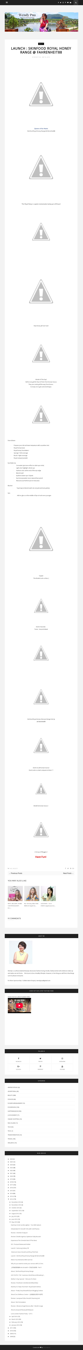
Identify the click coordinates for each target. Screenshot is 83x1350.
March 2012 (15, 1319)
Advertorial (12, 1091)
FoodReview (12, 1107)
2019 (11, 1179)
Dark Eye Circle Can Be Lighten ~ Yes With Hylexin (26, 1225)
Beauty (41, 44)
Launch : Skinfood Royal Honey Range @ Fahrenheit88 (27, 1256)
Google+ (18, 1069)
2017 (11, 1185)
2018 (11, 1182)
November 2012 (16, 1205)
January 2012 (15, 1325)
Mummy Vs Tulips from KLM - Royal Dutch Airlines (26, 1287)
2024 (11, 1165)
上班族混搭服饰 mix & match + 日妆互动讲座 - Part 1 (26, 1267)
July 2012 (14, 1216)
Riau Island (11, 1123)
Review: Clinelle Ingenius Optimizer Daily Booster (26, 1236)
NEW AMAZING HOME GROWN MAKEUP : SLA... (15, 906)
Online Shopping (13, 1119)
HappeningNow (13, 1111)
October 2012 (16, 1208)
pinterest (40, 1069)
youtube (62, 1069)
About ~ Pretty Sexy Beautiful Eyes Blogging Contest (27, 1290)
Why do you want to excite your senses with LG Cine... (27, 1263)
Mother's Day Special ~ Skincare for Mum (23, 1279)
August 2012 (15, 1213)
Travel (10, 1139)
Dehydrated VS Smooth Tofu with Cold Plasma (25, 1229)
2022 (11, 1170)
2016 (11, 1188)
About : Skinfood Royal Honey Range (22, 1271)
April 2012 (14, 1316)
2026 (11, 1159)
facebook (18, 1061)
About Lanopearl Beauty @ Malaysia (22, 1310)
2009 (11, 1333)
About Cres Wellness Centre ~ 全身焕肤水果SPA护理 (27, 1294)
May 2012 (14, 1222)
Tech (9, 1127)
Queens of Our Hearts (41, 128)
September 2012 (17, 1210)
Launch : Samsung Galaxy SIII (20, 1248)
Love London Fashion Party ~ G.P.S (21, 1314)
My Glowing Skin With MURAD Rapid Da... (31, 905)
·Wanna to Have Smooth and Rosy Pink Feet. (24, 1252)
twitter (40, 1061)
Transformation (13, 1135)
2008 (11, 1336)
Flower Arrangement (15, 1103)
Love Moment (12, 1115)
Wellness (11, 1143)
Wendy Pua (37, 57)
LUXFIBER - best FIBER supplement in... (48, 905)
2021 (11, 1173)
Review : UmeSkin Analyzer (19, 1233)
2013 (11, 1196)
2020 (11, 1176)
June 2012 (14, 1219)
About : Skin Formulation (18, 1302)
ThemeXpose (46, 1347)
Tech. (9, 1131)
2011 (11, 1328)
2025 (11, 1162)
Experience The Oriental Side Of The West (24, 1240)
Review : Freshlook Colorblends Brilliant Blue (24, 1283)
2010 (11, 1331)
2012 (11, 1199)
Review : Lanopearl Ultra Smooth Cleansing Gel (25, 1298)
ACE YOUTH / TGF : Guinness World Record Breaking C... (28, 1275)
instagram (62, 1061)
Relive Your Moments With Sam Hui (21, 1260)
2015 (11, 1190)
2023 (11, 1168)
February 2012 (16, 1322)
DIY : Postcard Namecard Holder (20, 1244)
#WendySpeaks (13, 1087)
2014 (11, 1193)
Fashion (10, 1099)
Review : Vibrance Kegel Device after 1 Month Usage (27, 1306)
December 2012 (16, 1202)
